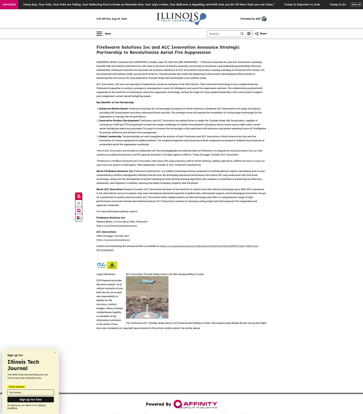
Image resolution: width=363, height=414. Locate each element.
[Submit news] (78, 196)
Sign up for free (31, 399)
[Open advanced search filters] (248, 33)
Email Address (16, 386)
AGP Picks (9, 4)
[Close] (55, 352)
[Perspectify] (78, 203)
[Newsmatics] (78, 217)
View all (356, 4)
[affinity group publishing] (78, 210)
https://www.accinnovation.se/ (113, 239)
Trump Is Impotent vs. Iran (302, 4)
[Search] (242, 33)
